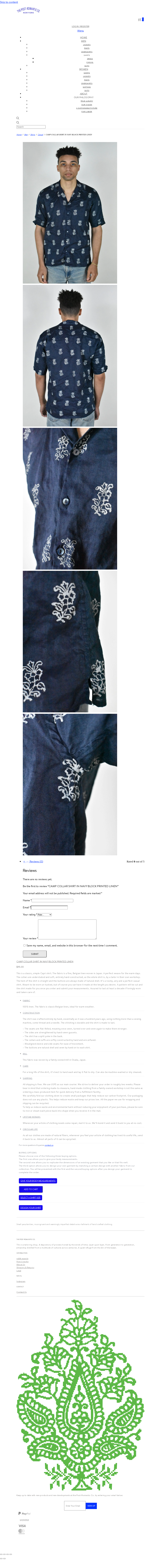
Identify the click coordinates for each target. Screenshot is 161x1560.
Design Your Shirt (30, 1207)
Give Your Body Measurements (38, 1180)
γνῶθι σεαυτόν (22, 1258)
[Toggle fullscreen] (4, 1554)
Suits (86, 65)
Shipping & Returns (25, 1267)
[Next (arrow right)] (4, 1558)
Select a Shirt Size (30, 1197)
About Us (21, 1264)
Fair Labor (86, 111)
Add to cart (31, 1189)
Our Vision (86, 104)
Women (83, 69)
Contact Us (22, 1292)
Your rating (30, 914)
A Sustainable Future (86, 108)
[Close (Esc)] (10, 1554)
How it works (22, 1261)
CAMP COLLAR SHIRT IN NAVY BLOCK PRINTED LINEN (45, 961)
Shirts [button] (87, 55)
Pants (86, 48)
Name (27, 900)
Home (83, 37)
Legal (19, 1270)
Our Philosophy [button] (83, 97)
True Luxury (87, 101)
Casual (89, 62)
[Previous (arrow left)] (1, 1558)
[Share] (7, 1554)
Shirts (87, 73)
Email (27, 907)
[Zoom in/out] (1, 1554)
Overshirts (86, 51)
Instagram (21, 1281)
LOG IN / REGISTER (80, 26)
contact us (49, 1145)
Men (83, 41)
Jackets (86, 44)
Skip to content (9, 2)
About (83, 93)
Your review (30, 938)
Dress (90, 58)
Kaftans (87, 87)
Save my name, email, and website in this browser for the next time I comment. (72, 945)
